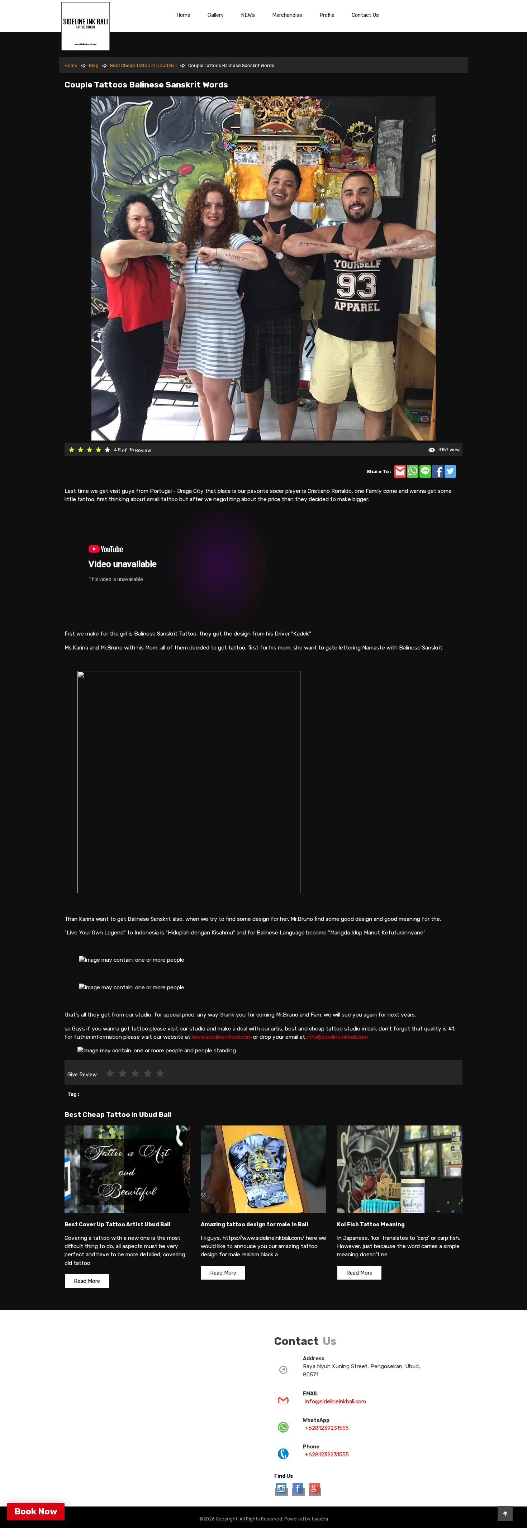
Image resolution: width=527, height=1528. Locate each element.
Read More (87, 1281)
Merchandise (287, 15)
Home (183, 15)
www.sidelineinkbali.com (222, 1037)
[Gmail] (315, 1491)
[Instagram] (281, 1491)
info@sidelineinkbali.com (337, 1037)
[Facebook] (298, 1491)
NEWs (248, 15)
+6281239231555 (327, 1428)
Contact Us (365, 15)
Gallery (216, 15)
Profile (326, 15)
